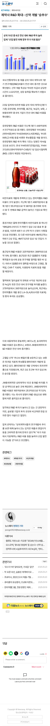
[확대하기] (25, 47)
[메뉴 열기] (36, 3)
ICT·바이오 (5, 10)
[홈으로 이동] (7, 3)
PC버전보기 (25, 722)
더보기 (44, 561)
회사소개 (25, 717)
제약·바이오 (16, 10)
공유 (44, 26)
